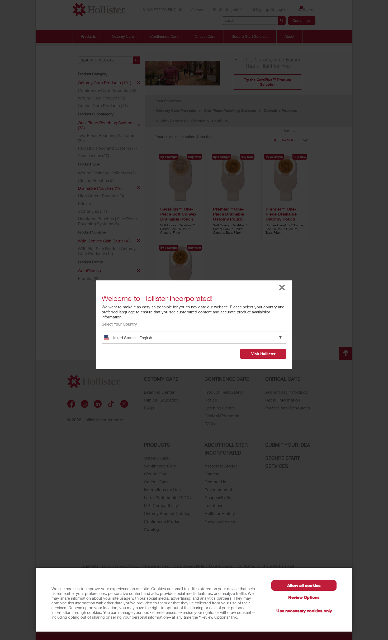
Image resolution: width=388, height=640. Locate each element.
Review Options (304, 597)
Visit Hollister (263, 353)
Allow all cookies (304, 585)
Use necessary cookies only (304, 610)
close (282, 287)
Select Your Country (119, 324)
